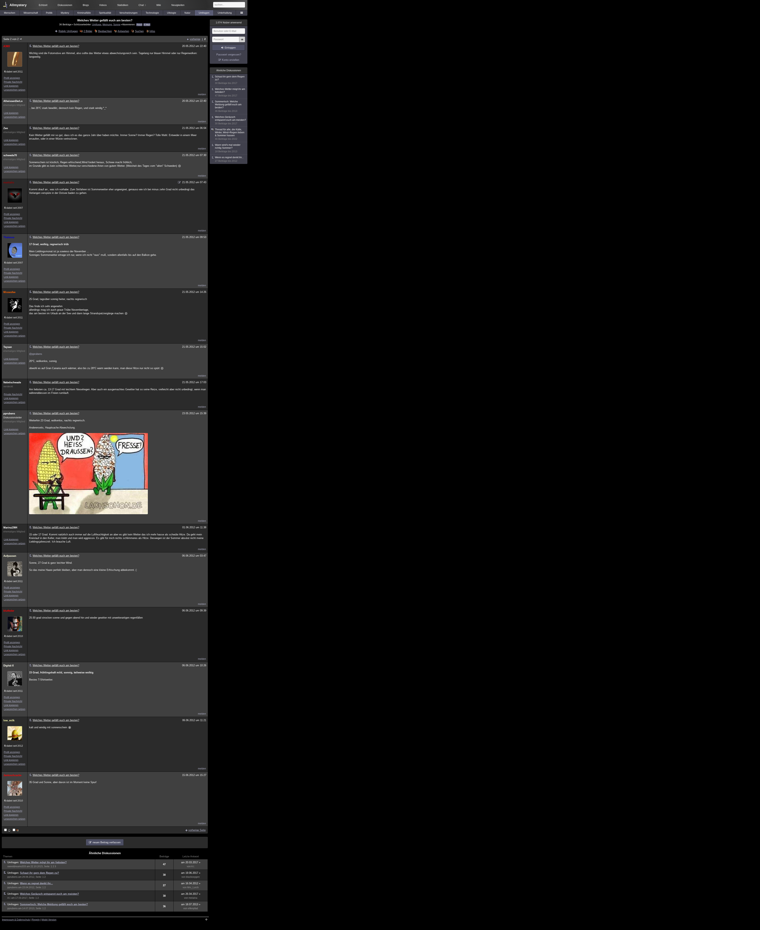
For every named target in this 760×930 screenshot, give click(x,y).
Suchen (139, 31)
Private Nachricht (13, 82)
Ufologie (171, 12)
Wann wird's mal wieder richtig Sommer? (227, 148)
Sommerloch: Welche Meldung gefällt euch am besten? (54, 904)
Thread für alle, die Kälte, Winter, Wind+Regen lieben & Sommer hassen (229, 134)
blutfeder (8, 610)
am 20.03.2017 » (190, 862)
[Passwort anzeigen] (242, 42)
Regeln (36, 919)
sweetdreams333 (16, 866)
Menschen (9, 12)
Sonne (116, 24)
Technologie (152, 12)
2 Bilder (88, 31)
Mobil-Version (49, 919)
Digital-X (8, 665)
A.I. (193, 866)
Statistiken (122, 5)
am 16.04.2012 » (190, 883)
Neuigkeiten (177, 5)
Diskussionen (65, 5)
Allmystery (18, 5)
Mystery (65, 12)
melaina (193, 898)
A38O (6, 46)
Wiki (158, 5)
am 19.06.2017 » (190, 872)
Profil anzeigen (12, 78)
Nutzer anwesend (229, 22)
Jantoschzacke (12, 775)
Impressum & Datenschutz (16, 919)
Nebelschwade (12, 382)
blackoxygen (193, 877)
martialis (8, 182)
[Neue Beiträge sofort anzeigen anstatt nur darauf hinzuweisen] (16, 830)
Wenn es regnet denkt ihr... (36, 883)
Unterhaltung (225, 12)
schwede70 (10, 155)
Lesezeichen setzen (14, 90)
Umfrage (96, 24)
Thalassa (8, 237)
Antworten (123, 31)
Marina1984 (10, 527)
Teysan (7, 347)
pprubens (9, 413)
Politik (49, 12)
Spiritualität (105, 12)
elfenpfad (193, 908)
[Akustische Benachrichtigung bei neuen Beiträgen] (7, 830)
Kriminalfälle (84, 12)
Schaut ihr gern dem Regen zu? (39, 872)
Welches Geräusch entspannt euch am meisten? (49, 893)
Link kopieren (11, 86)
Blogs (86, 5)
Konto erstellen (230, 59)
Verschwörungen (128, 12)
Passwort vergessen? (228, 54)
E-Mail (147, 25)
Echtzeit (43, 5)
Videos (103, 5)
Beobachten (105, 31)
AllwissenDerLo (13, 101)
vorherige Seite (197, 830)
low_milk (8, 720)
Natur (187, 12)
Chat (142, 5)
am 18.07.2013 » (190, 904)
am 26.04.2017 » (190, 893)
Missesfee (9, 292)
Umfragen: (13, 862)
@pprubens (35, 353)
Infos (152, 31)
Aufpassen (9, 555)
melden (202, 94)
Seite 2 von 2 (11, 39)
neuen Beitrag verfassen (107, 842)
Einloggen (230, 47)
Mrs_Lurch (193, 887)
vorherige (195, 39)
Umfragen (204, 12)
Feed (139, 25)
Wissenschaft (31, 12)
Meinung (107, 24)
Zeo (5, 128)
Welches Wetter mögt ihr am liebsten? (43, 862)
